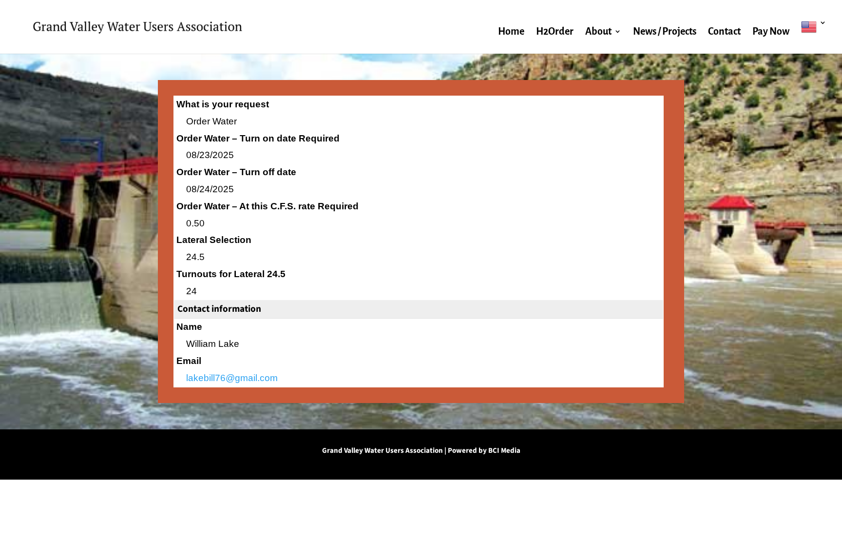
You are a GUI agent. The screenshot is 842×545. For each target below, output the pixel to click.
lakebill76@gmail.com (232, 378)
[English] (813, 36)
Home (511, 32)
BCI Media (504, 450)
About (598, 32)
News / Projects (664, 32)
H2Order (555, 32)
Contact (724, 32)
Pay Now (770, 32)
